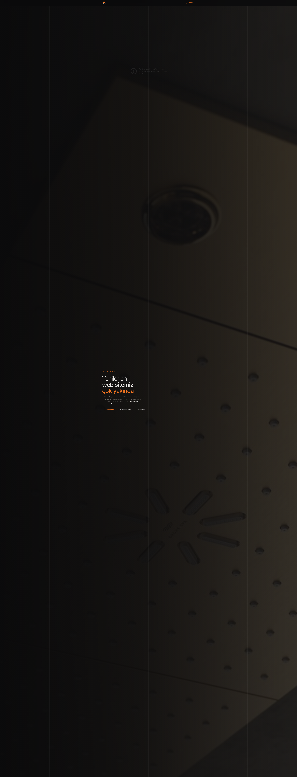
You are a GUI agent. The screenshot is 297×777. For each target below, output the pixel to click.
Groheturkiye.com (126, 409)
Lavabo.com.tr (109, 409)
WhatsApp (141, 409)
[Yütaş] (104, 2)
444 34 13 (190, 3)
